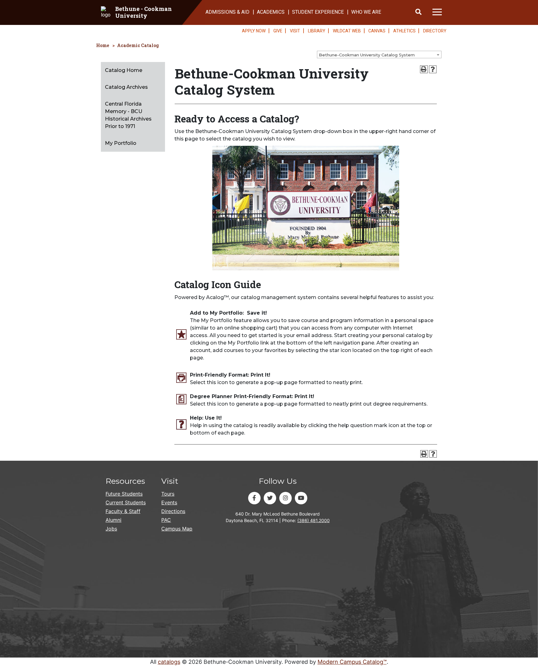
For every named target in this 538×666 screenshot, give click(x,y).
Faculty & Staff (123, 511)
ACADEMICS (271, 12)
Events (169, 502)
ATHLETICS (404, 30)
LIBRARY (316, 30)
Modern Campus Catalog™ (352, 662)
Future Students (124, 494)
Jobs (111, 529)
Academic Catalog (138, 45)
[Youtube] (301, 498)
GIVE (277, 30)
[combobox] (379, 54)
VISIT (295, 30)
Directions (173, 511)
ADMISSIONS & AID (227, 12)
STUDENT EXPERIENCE (318, 12)
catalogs (169, 662)
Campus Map (176, 529)
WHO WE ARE (366, 12)
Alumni (113, 520)
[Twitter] (270, 498)
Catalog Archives (126, 87)
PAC (166, 520)
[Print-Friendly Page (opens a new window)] (424, 69)
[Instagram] (285, 498)
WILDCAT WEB (347, 30)
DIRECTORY (434, 30)
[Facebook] (254, 498)
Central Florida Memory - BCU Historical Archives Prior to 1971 (128, 115)
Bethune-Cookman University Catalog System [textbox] (367, 54)
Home (102, 45)
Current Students (126, 502)
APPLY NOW (254, 30)
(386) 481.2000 (313, 520)
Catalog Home (123, 70)
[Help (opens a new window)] (433, 69)
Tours (167, 494)
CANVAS (376, 30)
